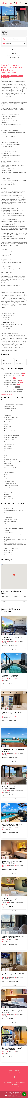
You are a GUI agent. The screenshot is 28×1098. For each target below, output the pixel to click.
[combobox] (16, 43)
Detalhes (14, 649)
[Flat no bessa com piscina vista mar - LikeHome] (14, 886)
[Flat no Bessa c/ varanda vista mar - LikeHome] (14, 625)
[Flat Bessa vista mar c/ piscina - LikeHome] (14, 998)
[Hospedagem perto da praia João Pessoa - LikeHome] (14, 812)
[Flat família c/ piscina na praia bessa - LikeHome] (14, 700)
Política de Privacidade (14, 1072)
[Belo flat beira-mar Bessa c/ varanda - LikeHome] (14, 1036)
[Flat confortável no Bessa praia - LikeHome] (14, 737)
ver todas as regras (6, 394)
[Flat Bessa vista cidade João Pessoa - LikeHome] (14, 849)
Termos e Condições (14, 1070)
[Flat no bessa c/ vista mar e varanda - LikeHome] (14, 774)
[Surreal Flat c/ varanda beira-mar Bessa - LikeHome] (14, 961)
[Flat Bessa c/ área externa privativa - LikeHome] (14, 663)
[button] (14, 354)
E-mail (14, 49)
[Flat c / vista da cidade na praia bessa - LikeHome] (14, 924)
